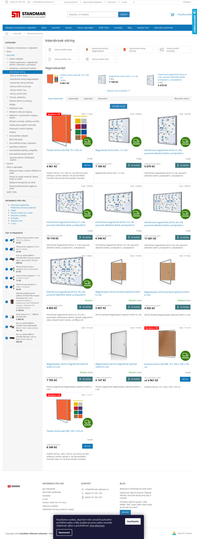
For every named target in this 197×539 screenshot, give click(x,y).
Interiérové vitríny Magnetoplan (24, 79)
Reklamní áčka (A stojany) (20, 112)
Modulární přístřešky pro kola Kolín (136, 488)
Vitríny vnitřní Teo (18, 90)
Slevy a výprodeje (14, 167)
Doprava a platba (18, 215)
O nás (124, 2)
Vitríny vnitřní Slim (18, 93)
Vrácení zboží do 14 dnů (21, 213)
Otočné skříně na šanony (20, 101)
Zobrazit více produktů (117, 90)
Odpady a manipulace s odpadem (22, 48)
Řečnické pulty (15, 139)
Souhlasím (133, 521)
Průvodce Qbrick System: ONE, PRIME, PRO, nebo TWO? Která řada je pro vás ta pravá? (136, 504)
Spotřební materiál (17, 146)
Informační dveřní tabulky (21, 128)
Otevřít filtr (118, 106)
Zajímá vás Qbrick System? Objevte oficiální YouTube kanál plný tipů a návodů (135, 495)
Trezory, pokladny (17, 97)
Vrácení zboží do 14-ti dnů (54, 502)
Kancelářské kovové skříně (21, 154)
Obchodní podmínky (92, 2)
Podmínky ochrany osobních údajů (23, 208)
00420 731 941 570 (93, 493)
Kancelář (11, 55)
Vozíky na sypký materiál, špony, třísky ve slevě (23, 177)
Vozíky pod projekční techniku (22, 125)
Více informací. (97, 525)
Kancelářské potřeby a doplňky (23, 150)
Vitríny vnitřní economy (20, 86)
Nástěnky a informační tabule (22, 68)
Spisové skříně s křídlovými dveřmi (22, 158)
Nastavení (64, 532)
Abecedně (102, 98)
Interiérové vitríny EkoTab (21, 82)
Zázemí (10, 163)
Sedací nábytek (16, 58)
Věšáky (12, 104)
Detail (87, 165)
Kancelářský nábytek (18, 135)
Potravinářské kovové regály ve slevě (23, 187)
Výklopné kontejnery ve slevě (22, 182)
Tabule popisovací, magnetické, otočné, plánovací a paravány (23, 63)
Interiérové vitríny (17, 72)
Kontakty (112, 2)
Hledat (123, 14)
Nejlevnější (73, 98)
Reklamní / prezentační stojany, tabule (23, 116)
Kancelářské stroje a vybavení (22, 143)
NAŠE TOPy (12, 192)
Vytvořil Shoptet (185, 533)
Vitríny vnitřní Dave (18, 75)
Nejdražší (88, 98)
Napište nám (16, 220)
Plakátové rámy (16, 108)
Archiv (125, 512)
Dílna (9, 51)
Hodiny (12, 132)
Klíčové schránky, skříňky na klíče (24, 121)
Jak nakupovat (71, 2)
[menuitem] (21, 28)
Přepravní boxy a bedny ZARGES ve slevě (25, 171)
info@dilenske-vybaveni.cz (97, 489)
